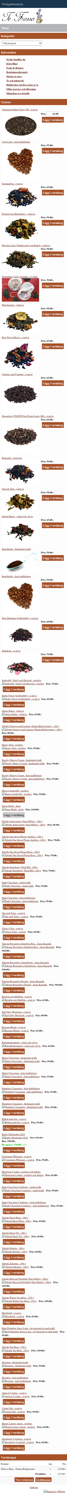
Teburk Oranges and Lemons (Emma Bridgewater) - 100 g (30, 726)
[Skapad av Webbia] (54, 1491)
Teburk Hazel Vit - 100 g (14, 1233)
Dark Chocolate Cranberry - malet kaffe (21, 1187)
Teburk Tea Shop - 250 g (14, 1347)
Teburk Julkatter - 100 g (14, 1263)
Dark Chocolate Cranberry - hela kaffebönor (24, 1202)
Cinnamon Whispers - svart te (16, 1156)
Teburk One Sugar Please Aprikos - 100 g (22, 836)
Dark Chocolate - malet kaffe (16, 882)
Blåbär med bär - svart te (14, 1119)
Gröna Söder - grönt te (13, 710)
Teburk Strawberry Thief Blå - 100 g (20, 867)
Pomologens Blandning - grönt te (18, 213)
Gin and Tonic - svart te (13, 913)
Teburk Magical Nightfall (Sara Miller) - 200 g (25, 1278)
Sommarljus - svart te (12, 183)
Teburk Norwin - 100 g (13, 1248)
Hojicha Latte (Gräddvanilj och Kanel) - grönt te (26, 245)
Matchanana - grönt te (13, 305)
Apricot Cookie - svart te (14, 1393)
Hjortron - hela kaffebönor (15, 1377)
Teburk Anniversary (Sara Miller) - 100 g (22, 821)
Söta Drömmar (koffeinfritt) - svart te (20, 618)
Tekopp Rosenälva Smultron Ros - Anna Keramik (26, 943)
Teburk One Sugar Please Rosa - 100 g (21, 852)
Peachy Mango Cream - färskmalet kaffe (22, 760)
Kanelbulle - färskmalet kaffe (16, 549)
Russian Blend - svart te (14, 1027)
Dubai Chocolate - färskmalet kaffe (19, 1057)
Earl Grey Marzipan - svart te (16, 1012)
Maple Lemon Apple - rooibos (17, 1423)
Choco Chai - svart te (12, 928)
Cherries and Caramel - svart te (17, 374)
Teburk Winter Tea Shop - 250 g (18, 1297)
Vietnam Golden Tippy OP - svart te (20, 109)
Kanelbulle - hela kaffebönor (16, 576)
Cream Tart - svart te (12, 1408)
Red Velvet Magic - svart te (15, 337)
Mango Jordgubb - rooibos (15, 790)
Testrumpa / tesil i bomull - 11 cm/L (20, 276)
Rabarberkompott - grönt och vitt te (20, 1042)
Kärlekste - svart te (11, 650)
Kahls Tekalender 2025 (13, 1134)
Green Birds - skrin (11, 806)
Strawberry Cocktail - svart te (16, 1438)
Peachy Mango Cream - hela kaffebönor (22, 775)
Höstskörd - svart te (11, 1313)
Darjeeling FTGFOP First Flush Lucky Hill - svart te (28, 416)
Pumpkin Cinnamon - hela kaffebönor (21, 1088)
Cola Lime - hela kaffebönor (16, 141)
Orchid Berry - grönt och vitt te (17, 516)
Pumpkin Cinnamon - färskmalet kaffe (21, 1103)
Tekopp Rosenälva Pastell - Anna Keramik (23, 981)
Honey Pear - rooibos (12, 744)
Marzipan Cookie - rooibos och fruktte (21, 1171)
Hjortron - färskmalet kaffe (15, 1362)
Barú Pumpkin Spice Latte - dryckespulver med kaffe (28, 1328)
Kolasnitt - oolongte (12, 458)
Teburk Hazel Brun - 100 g (15, 1217)
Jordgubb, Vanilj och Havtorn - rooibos (21, 680)
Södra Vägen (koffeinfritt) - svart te (19, 695)
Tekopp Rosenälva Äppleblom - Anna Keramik (25, 962)
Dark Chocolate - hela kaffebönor (18, 897)
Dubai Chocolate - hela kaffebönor (19, 1073)
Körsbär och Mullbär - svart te (17, 996)
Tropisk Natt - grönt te (13, 489)
